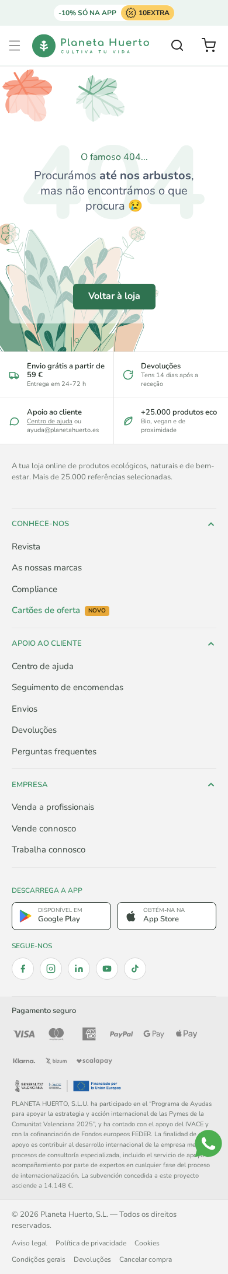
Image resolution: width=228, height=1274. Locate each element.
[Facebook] (23, 969)
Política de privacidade (91, 1243)
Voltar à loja (114, 296)
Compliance (34, 589)
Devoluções (34, 730)
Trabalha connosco (48, 849)
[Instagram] (51, 969)
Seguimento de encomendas (67, 687)
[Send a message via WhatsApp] (208, 1143)
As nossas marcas (47, 567)
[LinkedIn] (79, 969)
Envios (24, 709)
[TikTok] (135, 969)
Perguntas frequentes (54, 751)
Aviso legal (29, 1243)
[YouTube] (107, 969)
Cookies (147, 1243)
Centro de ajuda (49, 421)
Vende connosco (44, 828)
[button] (14, 45)
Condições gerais (38, 1259)
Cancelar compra (145, 1259)
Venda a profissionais (53, 807)
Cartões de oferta (59, 610)
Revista (26, 546)
